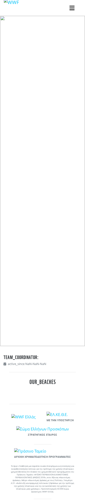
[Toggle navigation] (72, 8)
